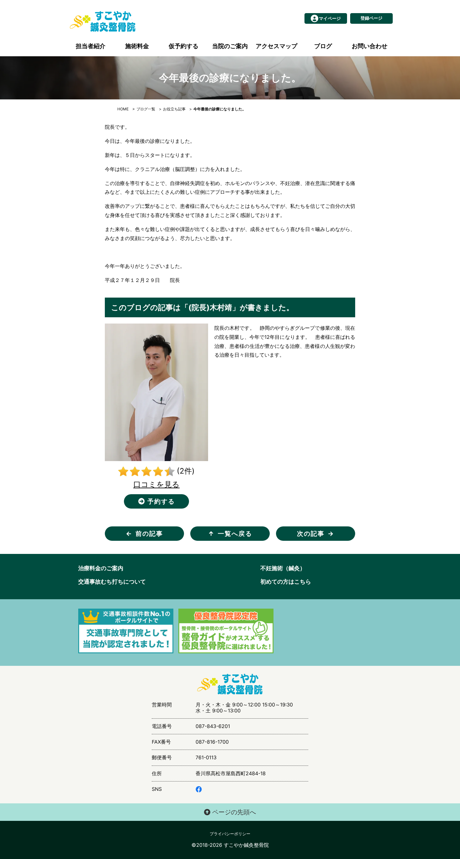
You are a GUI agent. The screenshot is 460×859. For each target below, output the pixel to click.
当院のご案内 (230, 46)
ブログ (323, 46)
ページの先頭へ (233, 812)
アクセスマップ (276, 46)
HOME (123, 109)
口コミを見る (156, 484)
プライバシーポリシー (230, 833)
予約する (160, 501)
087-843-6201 (213, 726)
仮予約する (183, 46)
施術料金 (137, 46)
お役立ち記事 (174, 109)
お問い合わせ (369, 46)
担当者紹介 (90, 46)
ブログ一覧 (145, 109)
